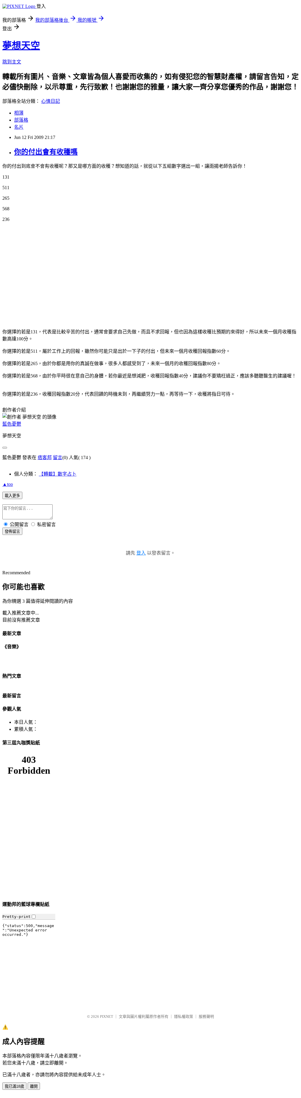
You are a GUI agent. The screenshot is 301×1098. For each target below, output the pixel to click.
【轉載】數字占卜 (57, 473)
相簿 (19, 112)
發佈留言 (12, 531)
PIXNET (106, 1016)
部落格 (21, 119)
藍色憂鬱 (11, 424)
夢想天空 (21, 45)
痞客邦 (45, 457)
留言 (57, 457)
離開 (34, 1086)
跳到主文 (11, 61)
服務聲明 (206, 1016)
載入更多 (12, 495)
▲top (7, 484)
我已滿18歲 (14, 1086)
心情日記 (50, 101)
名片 (19, 127)
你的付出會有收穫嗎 (46, 152)
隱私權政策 (183, 1016)
